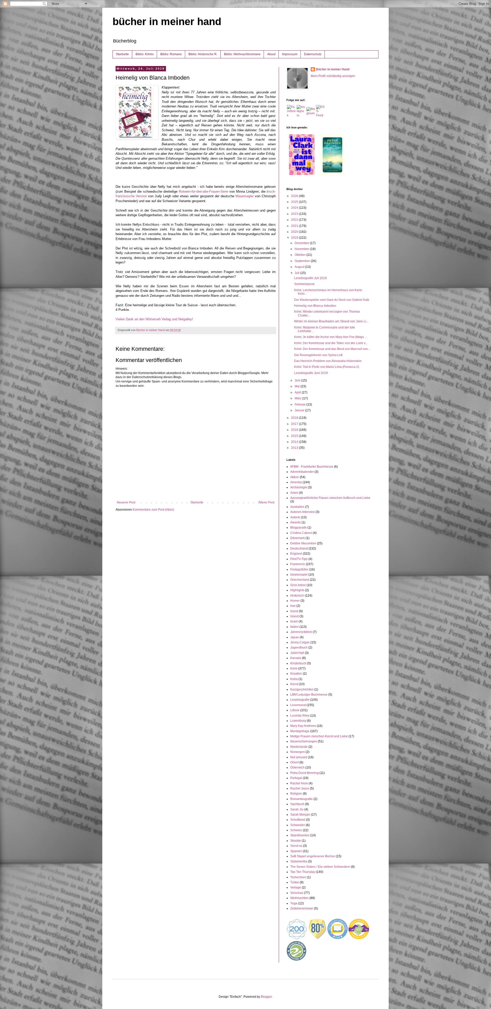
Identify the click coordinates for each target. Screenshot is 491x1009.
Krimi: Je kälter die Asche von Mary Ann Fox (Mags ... (330, 337)
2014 (295, 442)
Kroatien (296, 673)
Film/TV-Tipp (299, 559)
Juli (297, 273)
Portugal (296, 778)
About (271, 54)
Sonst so (296, 846)
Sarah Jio (297, 809)
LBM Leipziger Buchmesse (309, 694)
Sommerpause (304, 284)
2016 (295, 430)
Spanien (296, 851)
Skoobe (295, 840)
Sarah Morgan (300, 814)
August (300, 267)
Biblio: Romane (171, 54)
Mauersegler (245, 196)
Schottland (297, 819)
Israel (294, 621)
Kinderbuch (298, 663)
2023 (295, 214)
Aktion (294, 477)
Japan (294, 637)
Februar (300, 404)
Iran (293, 606)
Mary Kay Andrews (303, 726)
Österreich (297, 767)
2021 (295, 226)
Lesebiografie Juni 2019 (311, 373)
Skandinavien (299, 835)
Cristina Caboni (301, 533)
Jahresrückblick (301, 632)
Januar (300, 410)
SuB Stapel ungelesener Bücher (312, 856)
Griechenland (299, 580)
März (298, 398)
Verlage (295, 887)
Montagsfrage (299, 731)
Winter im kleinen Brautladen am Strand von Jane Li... (331, 321)
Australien (297, 507)
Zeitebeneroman (301, 908)
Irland (294, 611)
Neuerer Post (126, 502)
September (303, 261)
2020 (295, 232)
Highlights (297, 590)
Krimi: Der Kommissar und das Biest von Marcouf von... (332, 349)
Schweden (297, 825)
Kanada (295, 658)
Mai (297, 386)
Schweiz (296, 830)
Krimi (293, 668)
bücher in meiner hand (167, 21)
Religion (296, 793)
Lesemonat (298, 705)
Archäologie (298, 487)
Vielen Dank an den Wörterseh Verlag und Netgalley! (154, 319)
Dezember (302, 243)
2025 (295, 202)
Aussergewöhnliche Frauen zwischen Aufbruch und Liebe (330, 498)
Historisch (297, 595)
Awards (295, 522)
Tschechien (298, 877)
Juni (298, 380)
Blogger (266, 997)
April (298, 392)
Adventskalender (302, 472)
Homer (295, 600)
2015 (295, 436)
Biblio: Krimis (145, 54)
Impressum (289, 54)
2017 (295, 424)
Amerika (296, 482)
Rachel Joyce (299, 788)
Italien (294, 627)
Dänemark (297, 538)
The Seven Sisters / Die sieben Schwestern (320, 867)
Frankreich (297, 564)
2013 (295, 447)
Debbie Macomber (303, 543)
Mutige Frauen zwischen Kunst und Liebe (319, 736)
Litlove (294, 710)
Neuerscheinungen (303, 741)
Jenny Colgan (300, 642)
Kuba (294, 679)
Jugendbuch (299, 647)
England (296, 553)
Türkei (294, 882)
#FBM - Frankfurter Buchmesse (311, 466)
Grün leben (298, 585)
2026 (295, 196)
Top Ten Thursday (302, 872)
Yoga (293, 903)
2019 (295, 237)
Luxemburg (298, 720)
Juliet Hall (297, 653)
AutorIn (295, 517)
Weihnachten (299, 898)
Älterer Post (266, 502)
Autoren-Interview (302, 512)
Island (294, 616)
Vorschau (296, 893)
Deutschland (299, 548)
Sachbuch (297, 804)
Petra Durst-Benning (304, 773)
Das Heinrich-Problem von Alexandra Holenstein (328, 361)
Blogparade (298, 527)
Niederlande (299, 747)
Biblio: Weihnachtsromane (242, 54)
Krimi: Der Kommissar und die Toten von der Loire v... (330, 343)
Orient (294, 762)
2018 (295, 418)
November (302, 249)
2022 (295, 220)
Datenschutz (312, 54)
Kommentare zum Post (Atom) (153, 509)
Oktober (300, 255)
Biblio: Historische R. (202, 54)
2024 (295, 208)
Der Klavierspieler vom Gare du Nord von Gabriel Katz (331, 300)
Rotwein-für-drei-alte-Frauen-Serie (203, 191)
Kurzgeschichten (302, 689)
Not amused (298, 757)
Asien (294, 493)
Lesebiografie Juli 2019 (310, 278)
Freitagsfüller (299, 569)
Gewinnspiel (299, 574)
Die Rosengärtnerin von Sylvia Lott (318, 355)
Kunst (294, 684)
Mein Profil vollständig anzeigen (333, 76)
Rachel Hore (299, 783)
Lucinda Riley (299, 715)
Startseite (122, 54)
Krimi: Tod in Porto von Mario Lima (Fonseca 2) (326, 367)
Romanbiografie (301, 799)
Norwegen (297, 752)
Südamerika (298, 861)
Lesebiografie (299, 699)
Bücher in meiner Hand (332, 69)
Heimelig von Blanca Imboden (315, 306)
